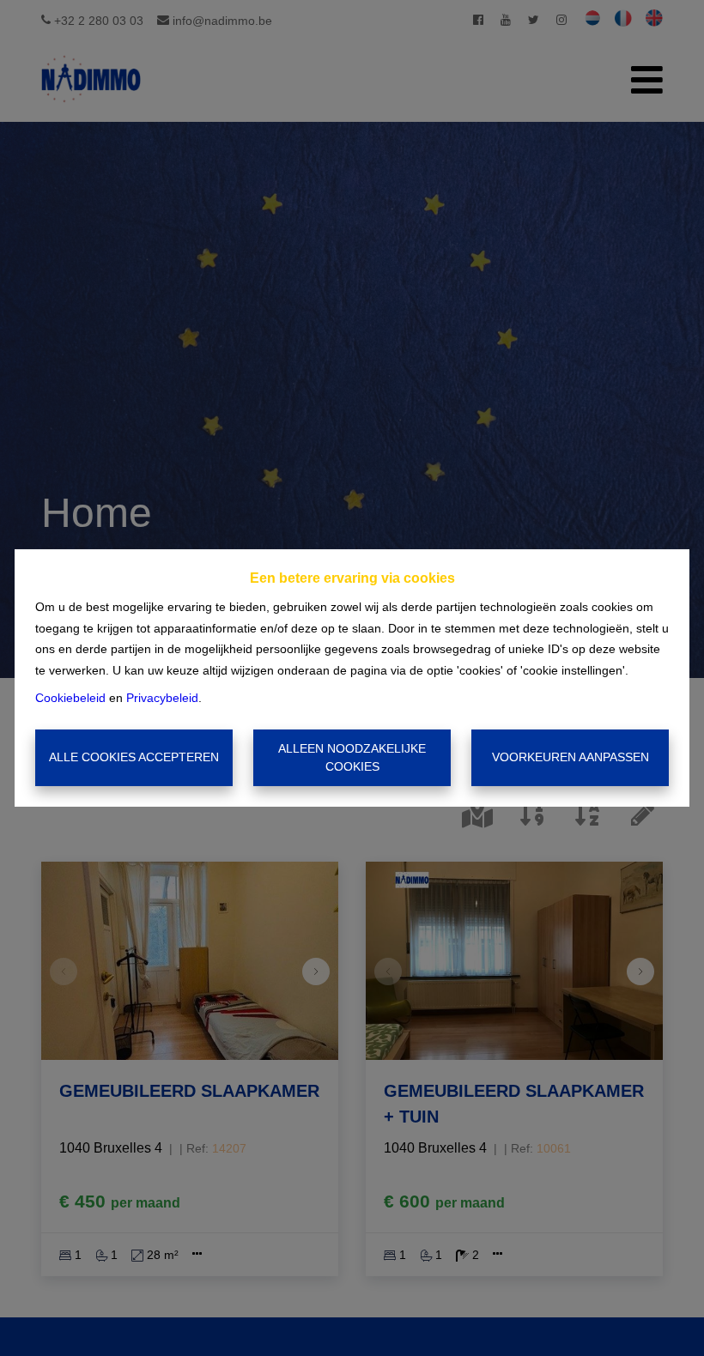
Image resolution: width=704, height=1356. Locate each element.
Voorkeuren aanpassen (570, 757)
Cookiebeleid (70, 698)
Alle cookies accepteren (134, 757)
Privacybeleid (162, 698)
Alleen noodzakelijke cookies (352, 757)
